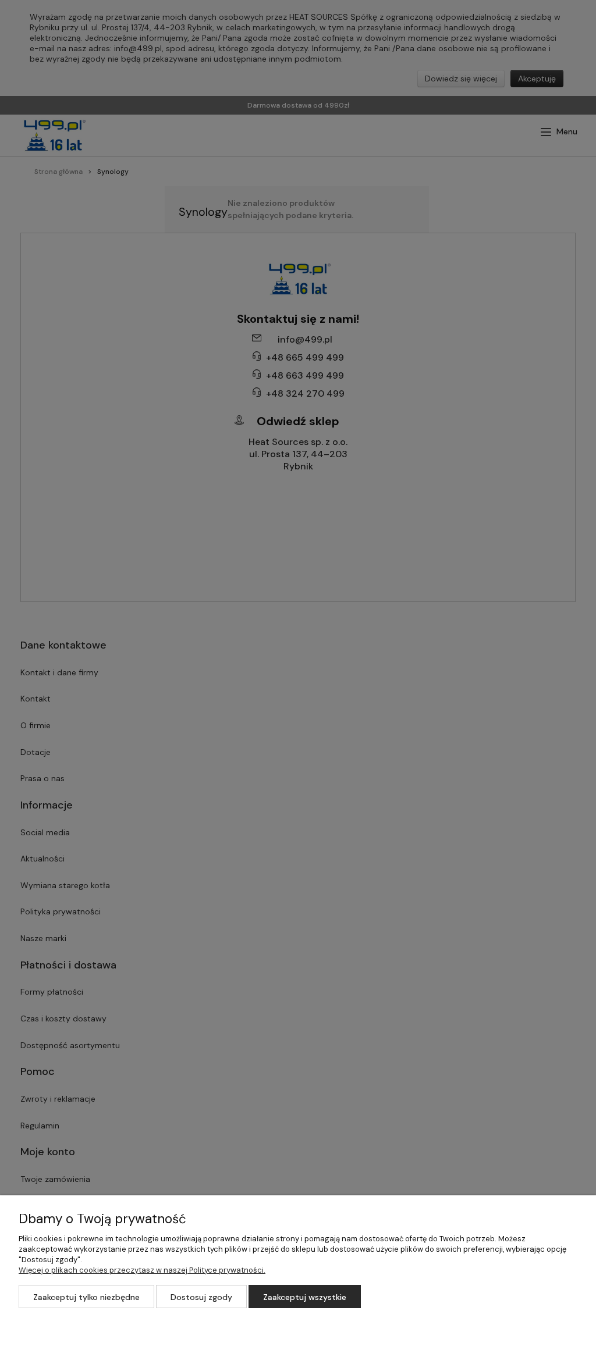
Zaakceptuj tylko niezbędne (86, 1297)
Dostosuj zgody (201, 1297)
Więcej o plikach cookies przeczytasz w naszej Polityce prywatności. (142, 1270)
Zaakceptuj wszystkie (304, 1297)
